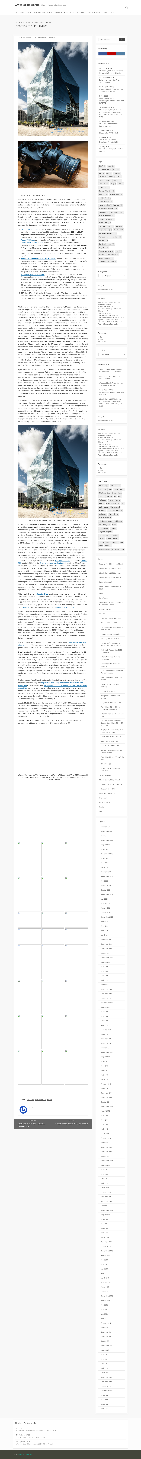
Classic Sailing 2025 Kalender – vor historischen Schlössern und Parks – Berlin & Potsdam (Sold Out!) (111, 402)
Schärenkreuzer (106, 244)
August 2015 (105, 1165)
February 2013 (106, 1282)
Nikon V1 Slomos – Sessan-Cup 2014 (112, 715)
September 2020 (107, 917)
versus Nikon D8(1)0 (108, 691)
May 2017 (104, 1070)
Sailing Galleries (25, 12)
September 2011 (107, 1346)
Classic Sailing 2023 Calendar (110, 780)
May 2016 (104, 1125)
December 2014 (106, 1197)
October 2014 (106, 1206)
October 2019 (106, 953)
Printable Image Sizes (106, 289)
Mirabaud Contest (106, 219)
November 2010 (106, 1382)
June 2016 (104, 1120)
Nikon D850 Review (105, 307)
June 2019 (104, 971)
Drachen (103, 184)
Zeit (113, 262)
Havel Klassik (116, 194)
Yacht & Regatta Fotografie (108, 324)
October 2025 (106, 827)
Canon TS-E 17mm (28, 229)
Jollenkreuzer (105, 201)
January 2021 (105, 908)
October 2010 (106, 1386)
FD (113, 184)
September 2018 (107, 1003)
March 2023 (105, 867)
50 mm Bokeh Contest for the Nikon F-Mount (111, 751)
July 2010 (104, 1395)
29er (110, 166)
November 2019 (106, 949)
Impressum (80, 12)
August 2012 (105, 1300)
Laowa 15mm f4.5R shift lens (32, 243)
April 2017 (104, 1075)
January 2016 (105, 1143)
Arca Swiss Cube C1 (62, 560)
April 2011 (104, 1368)
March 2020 (105, 935)
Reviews (58, 12)
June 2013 (104, 1264)
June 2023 (105, 863)
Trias (102, 255)
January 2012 (105, 1328)
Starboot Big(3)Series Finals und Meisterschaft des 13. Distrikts (111, 370)
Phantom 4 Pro (103, 311)
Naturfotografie (106, 226)
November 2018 (106, 994)
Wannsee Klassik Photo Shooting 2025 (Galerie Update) (111, 384)
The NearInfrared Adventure (111, 618)
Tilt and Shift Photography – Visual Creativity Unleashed (111, 644)
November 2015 (106, 1152)
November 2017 (106, 1043)
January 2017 (105, 1088)
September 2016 (107, 1107)
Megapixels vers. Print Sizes (111, 703)
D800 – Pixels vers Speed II (111, 737)
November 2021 (106, 885)
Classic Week (105, 180)
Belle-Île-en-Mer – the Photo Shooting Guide (109, 377)
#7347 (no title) (106, 764)
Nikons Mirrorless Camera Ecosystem (110, 658)
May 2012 (104, 1314)
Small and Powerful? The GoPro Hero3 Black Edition (112, 731)
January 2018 (105, 1034)
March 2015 (105, 1188)
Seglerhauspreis (106, 251)
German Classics (107, 191)
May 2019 (104, 976)
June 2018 (104, 1016)
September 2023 (107, 854)
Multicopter (105, 223)
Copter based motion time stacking (110, 665)
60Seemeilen (105, 170)
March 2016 (105, 1134)
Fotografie (26, 22)
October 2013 (106, 1246)
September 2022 (107, 876)
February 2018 (106, 1030)
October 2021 (106, 890)
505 (108, 173)
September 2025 (107, 831)
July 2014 (104, 1219)
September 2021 (107, 894)
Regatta (118, 230)
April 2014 (104, 1233)
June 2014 (104, 1224)
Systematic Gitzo (41, 594)
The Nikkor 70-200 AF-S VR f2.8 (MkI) (112, 758)
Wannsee (113, 255)
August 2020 (105, 922)
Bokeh (102, 177)
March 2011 (105, 1373)
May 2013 (104, 1269)
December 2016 (106, 1093)
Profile (112, 12)
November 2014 (106, 1201)
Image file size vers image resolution (110, 770)
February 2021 (106, 903)
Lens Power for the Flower (110, 746)
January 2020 (106, 940)
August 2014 (105, 1215)
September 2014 (107, 1210)
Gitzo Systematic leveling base (52, 563)
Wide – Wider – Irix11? (109, 623)
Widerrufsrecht (69, 12)
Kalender (117, 205)
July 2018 (104, 1012)
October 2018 (106, 998)
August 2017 (105, 1057)
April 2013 (104, 1273)
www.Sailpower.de (24, 1454)
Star (118, 251)
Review (48, 22)
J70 (108, 198)
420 (116, 170)
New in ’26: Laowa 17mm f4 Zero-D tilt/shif (38, 258)
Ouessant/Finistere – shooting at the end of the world (111, 603)
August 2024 (105, 845)
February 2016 (106, 1138)
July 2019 (104, 967)
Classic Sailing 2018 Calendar (110, 568)
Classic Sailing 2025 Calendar (42, 12)
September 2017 (107, 1052)
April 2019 (104, 980)
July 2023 (104, 858)
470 (101, 173)
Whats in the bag (105, 609)
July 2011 (104, 1355)
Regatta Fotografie (108, 233)
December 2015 (106, 1147)
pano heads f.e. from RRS (64, 607)
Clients (105, 12)
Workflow (104, 262)
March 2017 (105, 1079)
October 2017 (106, 1048)
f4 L (37, 229)
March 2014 (105, 1237)
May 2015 (104, 1179)
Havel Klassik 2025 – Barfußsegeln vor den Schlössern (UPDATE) (111, 392)
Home (16, 12)
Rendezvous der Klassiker (110, 237)
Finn (120, 184)
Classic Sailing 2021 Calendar (111, 784)
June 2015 (104, 1174)
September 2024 (107, 840)
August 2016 (105, 1111)
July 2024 (104, 849)
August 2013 (105, 1255)
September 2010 (107, 1391)
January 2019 (105, 985)
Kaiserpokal (105, 205)
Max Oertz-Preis (106, 216)
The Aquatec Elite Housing (108, 315)
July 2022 (104, 881)
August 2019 (105, 962)
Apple (116, 173)
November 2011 (106, 1337)
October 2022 (106, 872)
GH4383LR (25, 607)
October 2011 (105, 1341)
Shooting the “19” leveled (110, 639)
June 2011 (104, 1359)
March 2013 (105, 1278)
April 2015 (104, 1183)
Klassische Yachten (108, 209)
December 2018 (106, 989)
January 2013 (106, 1287)
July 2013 (104, 1260)
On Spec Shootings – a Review (109, 309)
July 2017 (104, 1061)
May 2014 (104, 1228)
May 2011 (104, 1364)
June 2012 (104, 1309)
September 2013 (107, 1251)
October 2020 (106, 912)
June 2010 (104, 1400)
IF (101, 198)
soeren (52, 38)
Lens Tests (35, 22)
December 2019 (106, 944)
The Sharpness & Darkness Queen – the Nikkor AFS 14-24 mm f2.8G (112, 723)
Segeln (103, 248)
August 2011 (105, 1350)
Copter (117, 180)
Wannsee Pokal (106, 258)
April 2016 (104, 1129)
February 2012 (106, 1323)
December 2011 (106, 1332)
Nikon (42, 22)
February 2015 (106, 1192)
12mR (102, 166)
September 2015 (107, 1161)
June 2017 (104, 1066)
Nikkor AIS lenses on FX (109, 741)
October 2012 (106, 1291)
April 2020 (104, 931)
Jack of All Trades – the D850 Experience (111, 651)
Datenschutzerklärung (93, 12)
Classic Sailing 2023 (108, 789)
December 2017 (106, 1039)
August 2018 (105, 1007)
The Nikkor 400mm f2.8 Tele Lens (110, 322)
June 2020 (104, 926)
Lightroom (104, 212)
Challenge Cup (114, 177)
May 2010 (104, 1404)
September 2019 (107, 958)
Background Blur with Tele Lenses (110, 697)
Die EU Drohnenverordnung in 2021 (110, 588)
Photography (105, 230)
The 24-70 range (104, 313)
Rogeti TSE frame (28, 240)
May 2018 (104, 1021)
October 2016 (106, 1102)
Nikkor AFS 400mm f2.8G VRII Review (112, 678)
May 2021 (104, 899)
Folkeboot (104, 187)
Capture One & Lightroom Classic (111, 564)
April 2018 (104, 1025)
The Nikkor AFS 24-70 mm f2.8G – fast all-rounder (110, 708)
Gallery (101, 337)
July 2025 (104, 836)
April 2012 (104, 1319)
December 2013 (106, 1242)
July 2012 (104, 1305)
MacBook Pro (117, 212)
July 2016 (104, 1116)
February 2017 (106, 1084)
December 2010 (106, 1377)
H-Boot (103, 194)
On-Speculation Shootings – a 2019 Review (112, 628)
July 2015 (104, 1170)
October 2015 (106, 1156)
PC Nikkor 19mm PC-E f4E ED (32, 274)
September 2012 (107, 1296)
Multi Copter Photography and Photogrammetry (112, 672)
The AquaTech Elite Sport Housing (110, 685)
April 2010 (104, 1409)
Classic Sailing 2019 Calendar (110, 573)
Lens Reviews (104, 598)
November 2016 (106, 1097)
